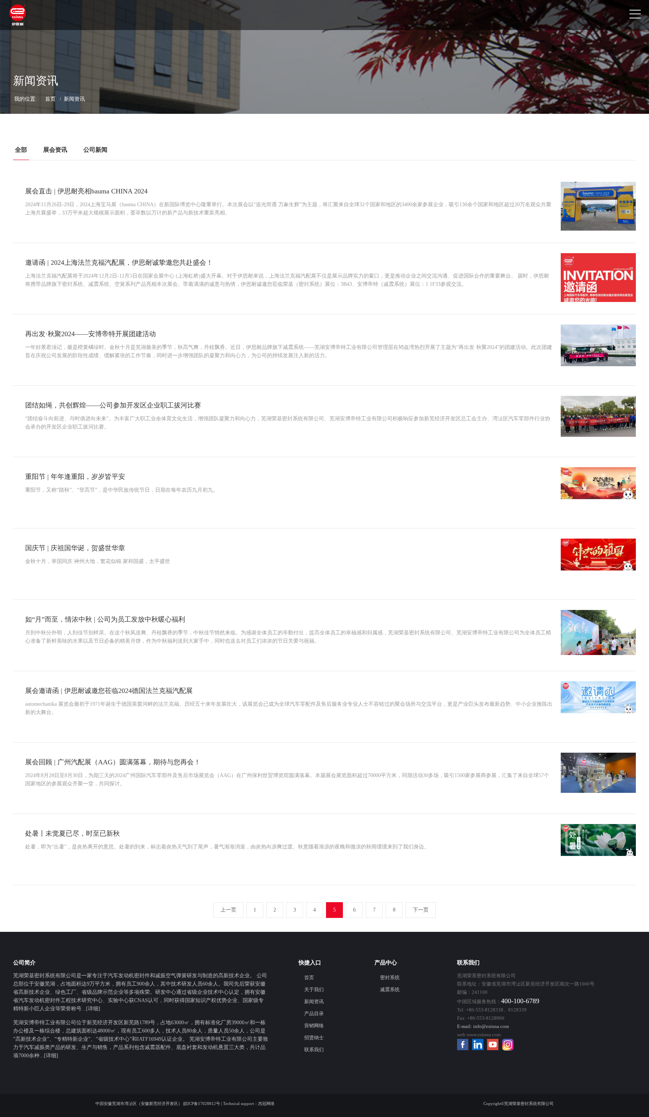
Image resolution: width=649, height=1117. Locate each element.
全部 (21, 149)
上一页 (228, 910)
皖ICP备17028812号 (201, 1103)
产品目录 (314, 1013)
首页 (50, 99)
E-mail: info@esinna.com (483, 1026)
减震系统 (390, 989)
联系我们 (314, 1049)
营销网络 (314, 1025)
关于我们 (314, 989)
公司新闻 (95, 149)
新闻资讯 (314, 1001)
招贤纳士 (314, 1037)
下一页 (421, 910)
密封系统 (390, 977)
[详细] (93, 1008)
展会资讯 (55, 149)
